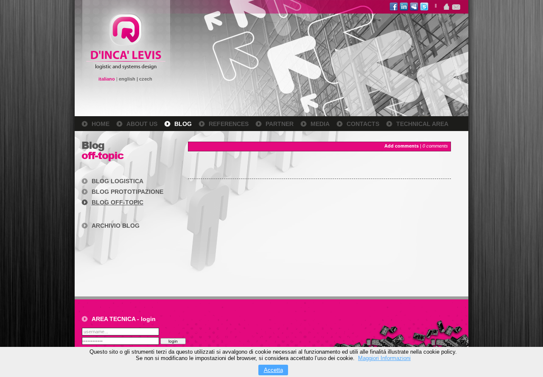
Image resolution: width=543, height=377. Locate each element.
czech (145, 78)
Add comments (401, 145)
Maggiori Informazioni (384, 358)
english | (129, 78)
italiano (106, 78)
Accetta (273, 370)
